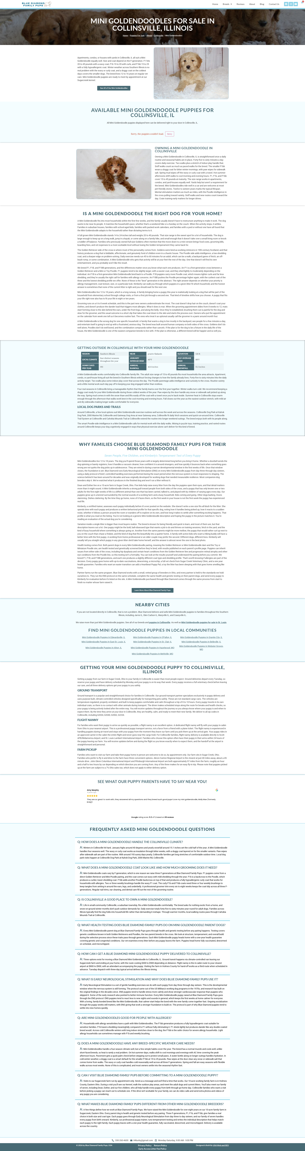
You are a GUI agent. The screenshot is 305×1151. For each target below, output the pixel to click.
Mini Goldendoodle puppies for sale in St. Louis (203, 622)
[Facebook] (286, 4)
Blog (262, 4)
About (252, 4)
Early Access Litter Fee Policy (152, 1148)
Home (215, 4)
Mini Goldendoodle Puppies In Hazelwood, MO (152, 647)
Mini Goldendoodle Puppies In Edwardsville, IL (103, 637)
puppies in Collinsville (159, 622)
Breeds (226, 4)
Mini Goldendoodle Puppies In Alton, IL (104, 647)
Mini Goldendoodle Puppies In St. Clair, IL (152, 641)
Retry (169, 134)
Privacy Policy (145, 1145)
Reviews (240, 4)
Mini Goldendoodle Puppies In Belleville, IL (201, 641)
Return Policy (160, 1145)
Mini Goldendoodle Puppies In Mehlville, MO (152, 654)
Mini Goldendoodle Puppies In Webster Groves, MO (201, 648)
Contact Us (274, 4)
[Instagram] (291, 4)
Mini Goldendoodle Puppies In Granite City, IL (201, 637)
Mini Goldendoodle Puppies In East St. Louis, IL (104, 641)
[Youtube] (296, 4)
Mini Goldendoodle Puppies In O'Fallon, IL (152, 637)
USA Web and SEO (221, 1145)
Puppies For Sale (137, 35)
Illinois (149, 35)
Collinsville (158, 35)
